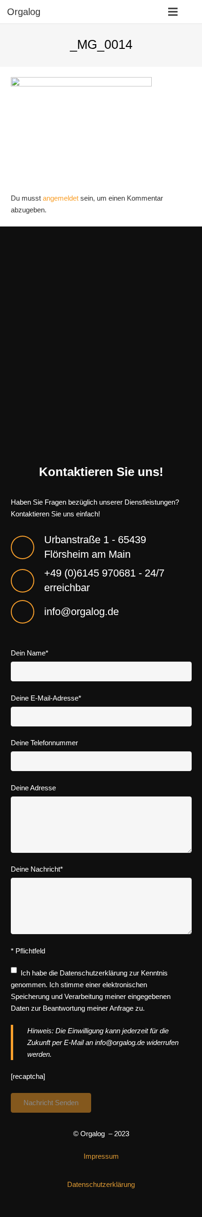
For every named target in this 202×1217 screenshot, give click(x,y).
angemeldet (60, 198)
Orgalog (23, 12)
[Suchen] (192, 11)
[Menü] (173, 11)
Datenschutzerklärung (93, 973)
